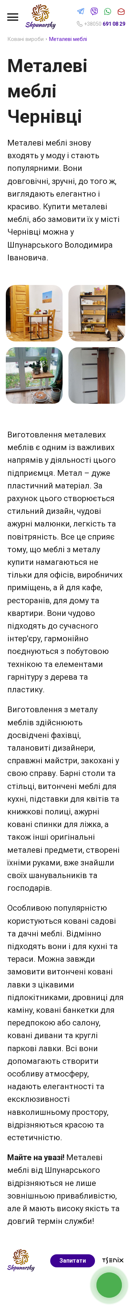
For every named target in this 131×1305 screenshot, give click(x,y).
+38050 (104, 24)
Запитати (72, 1260)
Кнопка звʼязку (109, 1284)
